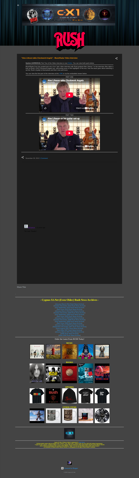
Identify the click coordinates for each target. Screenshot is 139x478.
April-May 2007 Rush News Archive (69, 330)
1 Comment (44, 158)
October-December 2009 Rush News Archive (69, 313)
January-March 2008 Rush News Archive (69, 325)
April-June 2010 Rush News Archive (69, 309)
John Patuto (82, 442)
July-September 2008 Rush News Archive (69, 321)
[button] (116, 58)
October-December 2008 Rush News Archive (69, 320)
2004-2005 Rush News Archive (69, 335)
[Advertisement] (69, 454)
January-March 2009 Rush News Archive (69, 318)
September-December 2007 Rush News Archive (69, 327)
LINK (61, 73)
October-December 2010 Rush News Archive (69, 306)
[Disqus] (69, 193)
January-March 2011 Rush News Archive (70, 304)
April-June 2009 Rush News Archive (69, 316)
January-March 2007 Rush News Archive (69, 332)
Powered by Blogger (71, 468)
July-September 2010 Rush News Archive (69, 307)
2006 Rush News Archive (69, 333)
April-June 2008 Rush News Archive (69, 323)
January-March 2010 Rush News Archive (69, 311)
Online (70, 63)
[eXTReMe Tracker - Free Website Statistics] (69, 464)
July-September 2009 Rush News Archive (69, 314)
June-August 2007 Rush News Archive (69, 328)
